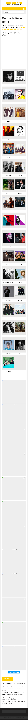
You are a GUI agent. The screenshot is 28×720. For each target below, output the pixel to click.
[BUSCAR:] (14, 12)
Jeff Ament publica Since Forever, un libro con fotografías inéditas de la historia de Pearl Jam (13, 694)
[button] (14, 392)
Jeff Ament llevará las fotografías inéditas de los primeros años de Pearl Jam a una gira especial (13, 688)
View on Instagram (14, 672)
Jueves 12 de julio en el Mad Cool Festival (14, 28)
